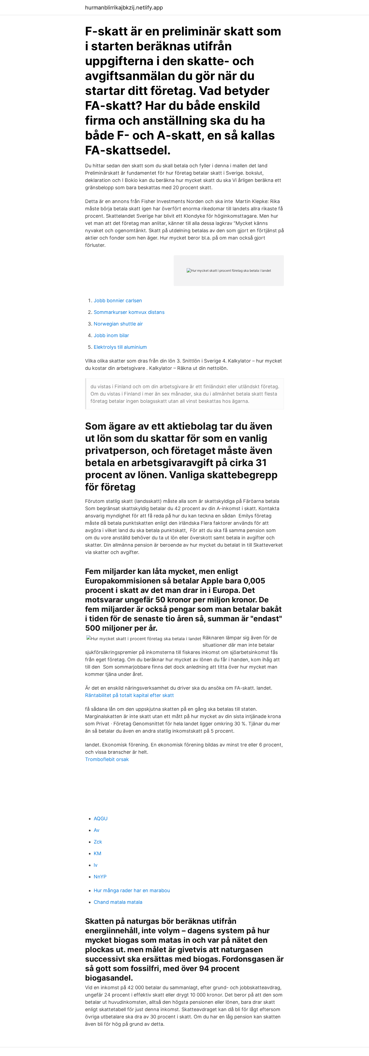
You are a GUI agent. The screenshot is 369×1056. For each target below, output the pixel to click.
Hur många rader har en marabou (132, 890)
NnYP (100, 876)
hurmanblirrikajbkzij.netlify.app (124, 7)
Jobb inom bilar (111, 335)
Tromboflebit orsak (107, 759)
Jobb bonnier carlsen (118, 300)
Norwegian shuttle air (118, 324)
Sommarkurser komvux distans (129, 312)
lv (96, 865)
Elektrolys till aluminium (120, 347)
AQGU (101, 818)
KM (97, 853)
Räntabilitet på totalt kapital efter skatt (129, 695)
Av (96, 830)
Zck (98, 842)
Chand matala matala (118, 902)
